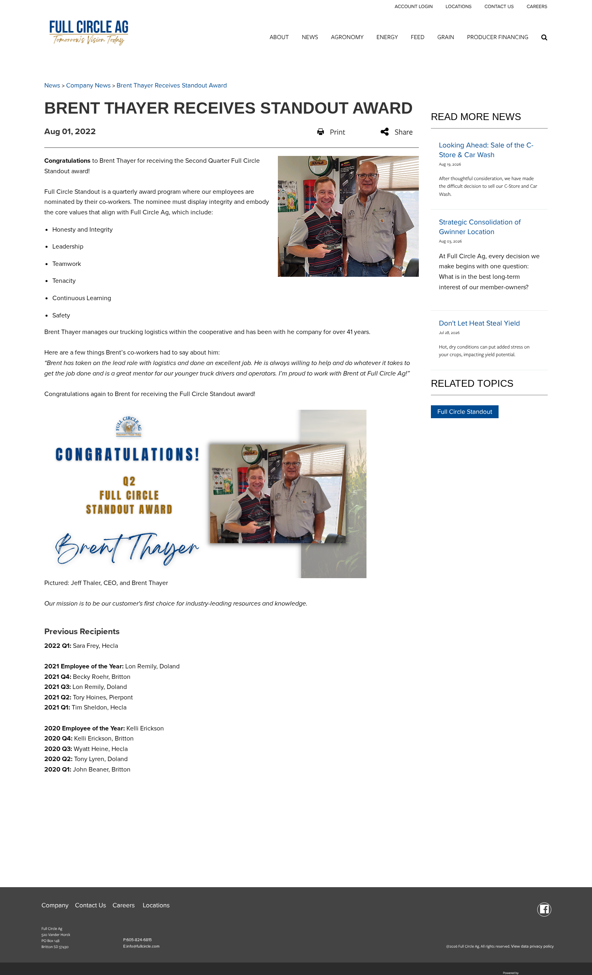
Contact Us (499, 7)
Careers (537, 7)
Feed (417, 37)
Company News (88, 85)
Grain (445, 37)
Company (54, 905)
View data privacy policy (532, 946)
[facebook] (544, 909)
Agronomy (347, 37)
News (310, 37)
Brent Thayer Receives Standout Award (172, 85)
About (279, 37)
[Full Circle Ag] (88, 30)
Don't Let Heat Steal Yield (479, 323)
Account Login (414, 7)
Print (337, 132)
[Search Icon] (544, 37)
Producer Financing (497, 37)
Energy (387, 37)
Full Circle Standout (464, 412)
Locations (458, 7)
